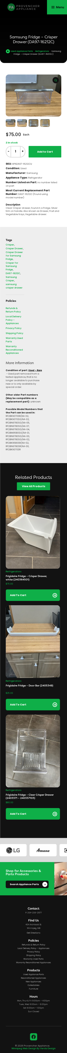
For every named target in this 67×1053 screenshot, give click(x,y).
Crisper (10, 245)
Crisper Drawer (14, 249)
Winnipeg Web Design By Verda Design (33, 1048)
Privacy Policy (13, 328)
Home (8, 51)
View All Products (33, 486)
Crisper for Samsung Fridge (12, 266)
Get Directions (33, 933)
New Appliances (33, 981)
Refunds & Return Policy (13, 310)
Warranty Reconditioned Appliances (14, 350)
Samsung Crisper (11, 279)
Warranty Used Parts (14, 340)
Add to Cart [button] (18, 595)
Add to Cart (45, 152)
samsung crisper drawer (14, 286)
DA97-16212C (13, 273)
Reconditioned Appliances (33, 978)
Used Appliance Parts (22, 51)
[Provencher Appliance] (23, 7)
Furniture (33, 989)
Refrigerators (42, 51)
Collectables (33, 985)
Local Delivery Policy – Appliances (13, 320)
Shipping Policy (14, 333)
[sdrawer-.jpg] (33, 95)
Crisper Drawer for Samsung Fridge (14, 256)
